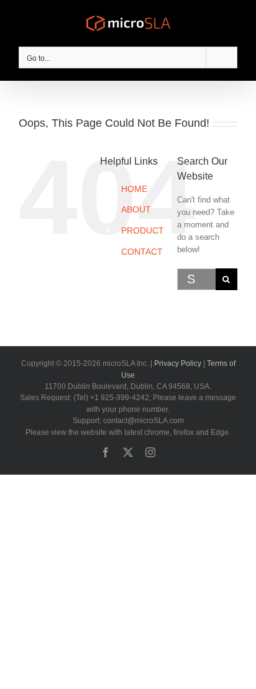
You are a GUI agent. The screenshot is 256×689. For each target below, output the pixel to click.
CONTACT (142, 252)
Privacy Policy (177, 363)
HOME (134, 189)
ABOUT (136, 209)
